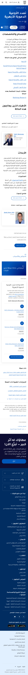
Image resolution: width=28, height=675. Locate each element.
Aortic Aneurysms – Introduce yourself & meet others (14, 311)
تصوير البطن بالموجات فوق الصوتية (17, 395)
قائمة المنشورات (17, 180)
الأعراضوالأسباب (22, 27)
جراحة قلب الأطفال (20, 76)
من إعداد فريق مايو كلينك (20, 233)
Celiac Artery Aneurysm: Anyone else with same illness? (14, 344)
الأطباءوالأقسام (13, 27)
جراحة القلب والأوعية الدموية (17, 72)
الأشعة (23, 62)
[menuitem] (22, 27)
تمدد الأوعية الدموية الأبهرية (17, 429)
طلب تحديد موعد (20, 245)
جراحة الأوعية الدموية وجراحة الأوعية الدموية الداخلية (14, 67)
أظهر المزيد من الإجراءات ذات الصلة (17, 399)
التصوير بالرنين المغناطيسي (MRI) (17, 386)
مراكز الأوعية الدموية (19, 84)
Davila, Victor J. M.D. (9, 212)
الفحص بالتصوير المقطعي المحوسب (17, 390)
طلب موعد (21, 21)
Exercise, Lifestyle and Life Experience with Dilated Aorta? (14, 328)
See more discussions (16, 357)
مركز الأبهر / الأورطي (19, 87)
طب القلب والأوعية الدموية (17, 80)
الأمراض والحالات (20, 8)
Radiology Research (19, 98)
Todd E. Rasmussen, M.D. (19, 135)
